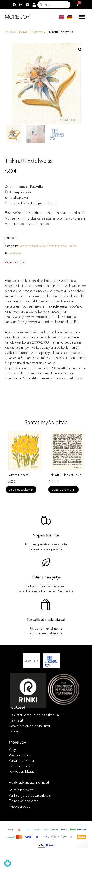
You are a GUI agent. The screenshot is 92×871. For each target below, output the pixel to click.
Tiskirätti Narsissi (17, 475)
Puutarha (37, 32)
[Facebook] (14, 4)
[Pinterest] (27, 4)
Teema (23, 32)
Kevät (50, 245)
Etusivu (10, 32)
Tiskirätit (72, 245)
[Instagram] (21, 4)
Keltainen (16, 253)
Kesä (42, 245)
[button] (81, 16)
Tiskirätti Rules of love (64, 475)
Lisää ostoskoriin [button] (21, 489)
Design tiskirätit (28, 245)
